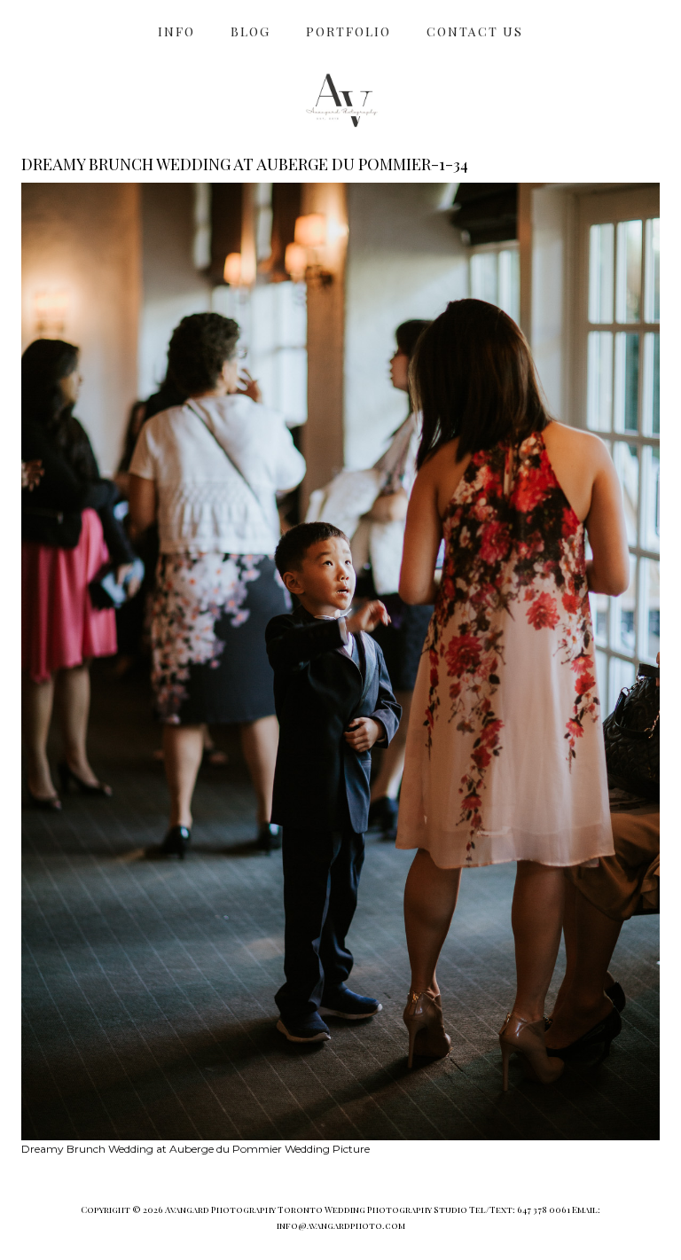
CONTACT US (475, 31)
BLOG (250, 31)
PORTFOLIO (348, 31)
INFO (176, 31)
